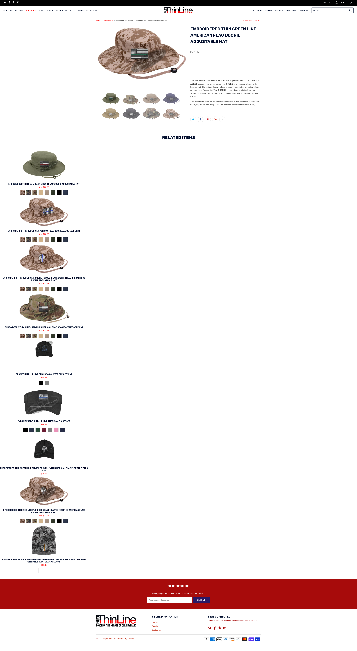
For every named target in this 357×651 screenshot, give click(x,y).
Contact (303, 10)
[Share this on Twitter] (193, 119)
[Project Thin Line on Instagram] (18, 3)
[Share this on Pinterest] (208, 119)
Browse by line (64, 10)
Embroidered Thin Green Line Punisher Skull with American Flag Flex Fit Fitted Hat (44, 449)
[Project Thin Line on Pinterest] (13, 3)
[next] (183, 56)
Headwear (30, 10)
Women (13, 10)
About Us (279, 10)
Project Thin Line (109, 639)
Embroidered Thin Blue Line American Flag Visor (44, 402)
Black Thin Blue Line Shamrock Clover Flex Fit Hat (44, 355)
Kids (21, 10)
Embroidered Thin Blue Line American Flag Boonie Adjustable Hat (44, 212)
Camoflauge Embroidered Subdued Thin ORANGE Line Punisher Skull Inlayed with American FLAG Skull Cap (44, 540)
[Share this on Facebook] (200, 119)
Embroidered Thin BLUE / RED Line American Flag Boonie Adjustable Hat (44, 308)
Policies (155, 622)
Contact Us (156, 630)
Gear (40, 10)
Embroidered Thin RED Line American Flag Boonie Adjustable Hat (44, 165)
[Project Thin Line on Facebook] (9, 3)
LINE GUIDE (291, 10)
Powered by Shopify (125, 639)
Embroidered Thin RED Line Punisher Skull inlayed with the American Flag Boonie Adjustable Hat (44, 491)
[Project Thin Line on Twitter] (4, 3)
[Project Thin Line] (178, 10)
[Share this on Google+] (215, 119)
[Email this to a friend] (222, 119)
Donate (268, 10)
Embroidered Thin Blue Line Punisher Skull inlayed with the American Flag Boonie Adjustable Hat (44, 259)
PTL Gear (258, 10)
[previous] (101, 56)
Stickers (49, 10)
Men (5, 10)
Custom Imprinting (87, 10)
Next (257, 21)
